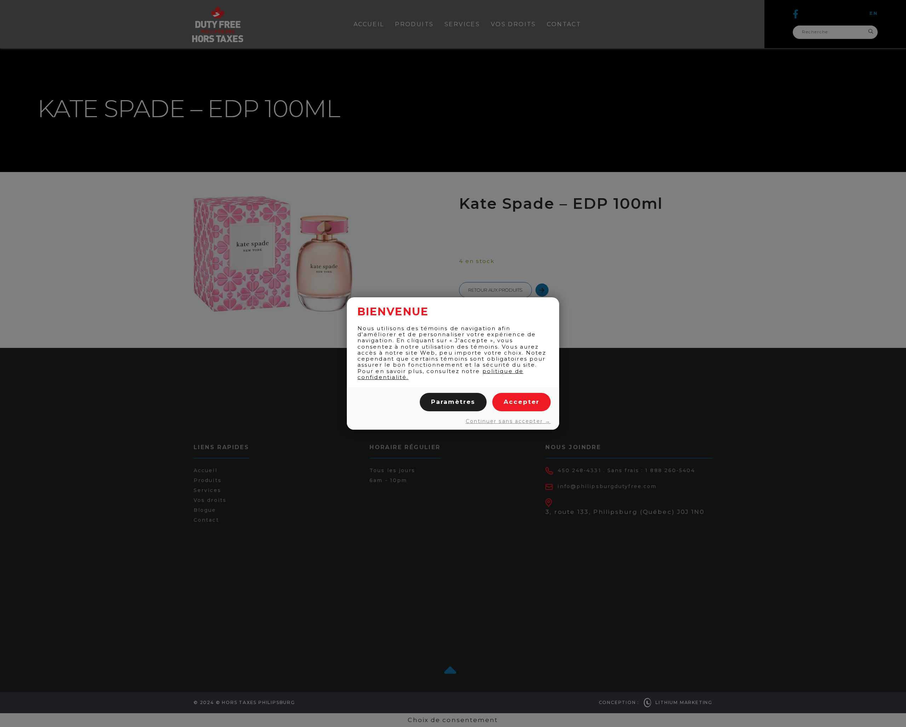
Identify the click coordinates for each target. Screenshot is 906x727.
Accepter (521, 401)
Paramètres (453, 401)
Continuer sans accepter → (508, 421)
